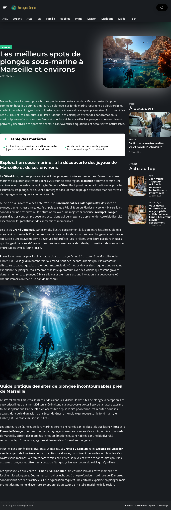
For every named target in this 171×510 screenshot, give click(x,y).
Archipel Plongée (106, 212)
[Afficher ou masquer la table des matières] (83, 139)
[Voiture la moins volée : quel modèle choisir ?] (150, 124)
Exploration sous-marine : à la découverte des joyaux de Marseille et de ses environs (31, 148)
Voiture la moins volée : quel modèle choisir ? (147, 145)
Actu (151, 176)
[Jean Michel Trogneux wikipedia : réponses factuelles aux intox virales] (137, 185)
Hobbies (6, 47)
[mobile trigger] (6, 7)
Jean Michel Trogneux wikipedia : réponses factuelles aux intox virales (158, 185)
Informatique (155, 203)
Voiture (132, 140)
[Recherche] (162, 7)
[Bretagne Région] (24, 7)
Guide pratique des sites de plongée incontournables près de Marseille (87, 148)
